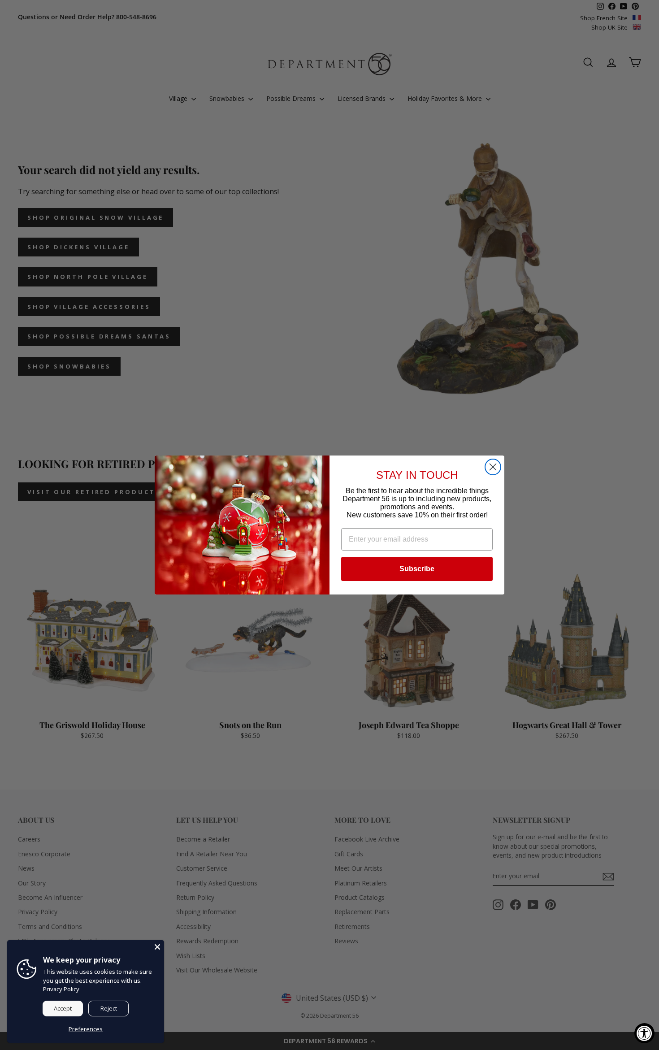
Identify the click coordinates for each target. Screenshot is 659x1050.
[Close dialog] (493, 467)
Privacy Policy (61, 989)
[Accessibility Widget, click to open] (644, 1033)
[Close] (157, 946)
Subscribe (416, 569)
